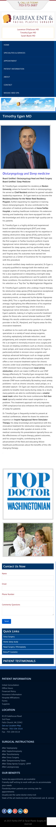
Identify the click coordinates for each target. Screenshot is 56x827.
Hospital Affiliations (11, 697)
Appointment (10, 61)
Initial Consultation (10, 685)
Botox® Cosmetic (10, 652)
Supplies (6, 704)
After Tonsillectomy (10, 754)
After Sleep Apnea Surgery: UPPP (16, 764)
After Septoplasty (9, 748)
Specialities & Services (14, 53)
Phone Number (8, 594)
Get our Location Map (11, 725)
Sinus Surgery (9, 637)
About (7, 77)
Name (4, 574)
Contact (8, 85)
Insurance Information (12, 694)
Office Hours (7, 688)
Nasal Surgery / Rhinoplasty (14, 647)
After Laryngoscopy (10, 767)
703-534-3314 (16, 729)
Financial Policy (9, 691)
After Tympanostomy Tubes (14, 760)
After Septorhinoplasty (12, 751)
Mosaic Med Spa (11, 93)
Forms (4, 701)
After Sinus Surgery (10, 757)
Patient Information (14, 69)
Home (6, 45)
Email (4, 584)
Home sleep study (10, 642)
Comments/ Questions (11, 605)
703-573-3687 (28, 5)
